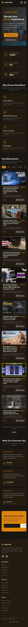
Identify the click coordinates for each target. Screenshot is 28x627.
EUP (8, 167)
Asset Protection (5, 592)
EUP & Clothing (5, 570)
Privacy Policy (5, 610)
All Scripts (4, 565)
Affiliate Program (5, 587)
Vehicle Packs (5, 572)
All (3, 167)
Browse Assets (11, 35)
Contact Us (4, 605)
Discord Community (6, 603)
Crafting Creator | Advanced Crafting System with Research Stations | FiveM (11, 412)
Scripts (20, 167)
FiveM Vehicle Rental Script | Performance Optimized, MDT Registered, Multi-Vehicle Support (11, 255)
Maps (14, 167)
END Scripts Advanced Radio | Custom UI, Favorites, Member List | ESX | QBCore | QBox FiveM (11, 381)
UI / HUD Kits (4, 574)
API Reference (5, 585)
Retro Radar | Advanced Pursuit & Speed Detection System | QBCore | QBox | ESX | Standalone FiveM (11, 287)
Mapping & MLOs (5, 567)
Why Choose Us (11, 40)
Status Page (4, 590)
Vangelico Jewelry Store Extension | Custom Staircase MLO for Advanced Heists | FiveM (11, 223)
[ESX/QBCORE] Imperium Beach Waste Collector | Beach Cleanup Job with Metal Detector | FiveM (10, 349)
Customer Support (6, 600)
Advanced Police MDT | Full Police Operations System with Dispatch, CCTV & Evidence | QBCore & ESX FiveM (11, 190)
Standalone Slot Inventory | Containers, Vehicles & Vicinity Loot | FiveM (11, 318)
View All (14, 432)
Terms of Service (5, 608)
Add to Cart (20, 200)
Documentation (5, 582)
